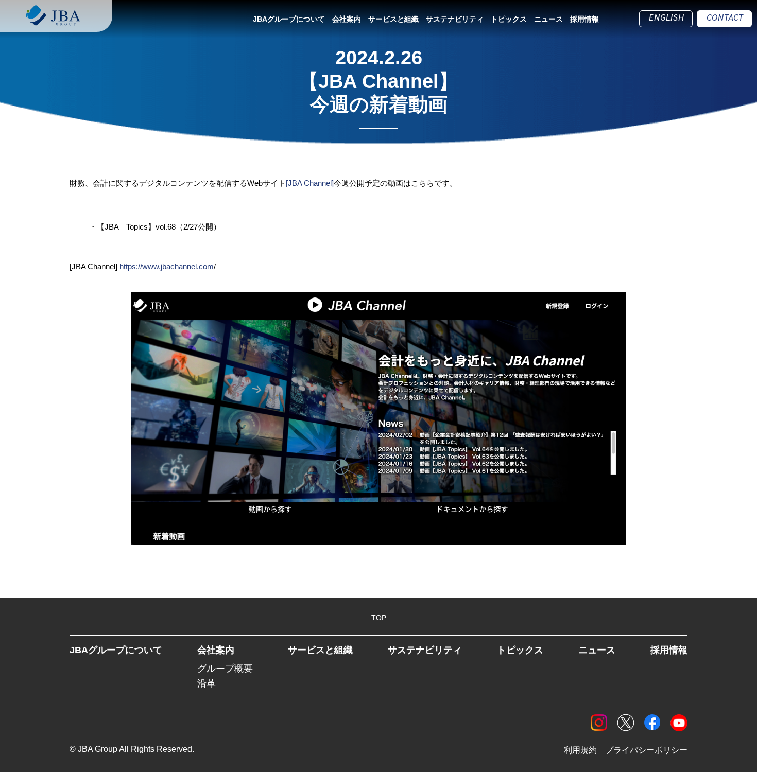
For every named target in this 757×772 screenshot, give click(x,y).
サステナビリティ (455, 19)
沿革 (206, 683)
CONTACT (724, 18)
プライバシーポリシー (646, 750)
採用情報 (584, 19)
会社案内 (346, 19)
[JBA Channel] (310, 183)
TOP (378, 617)
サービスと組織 (393, 19)
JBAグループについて (289, 19)
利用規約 (580, 750)
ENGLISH (665, 18)
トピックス (509, 19)
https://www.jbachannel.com (166, 266)
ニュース (548, 19)
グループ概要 (225, 668)
